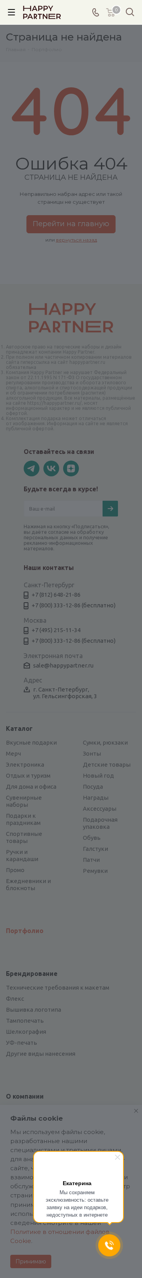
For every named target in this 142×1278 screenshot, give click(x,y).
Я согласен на (57, 690)
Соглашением (82, 734)
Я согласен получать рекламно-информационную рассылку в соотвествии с (66, 724)
